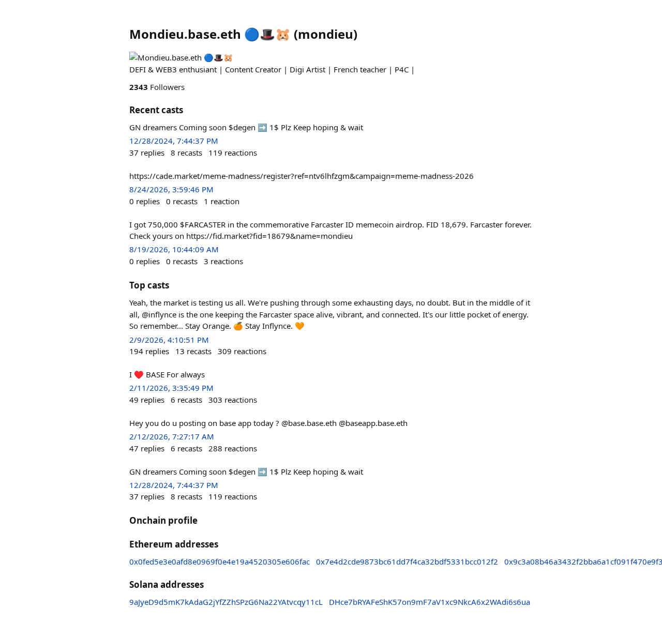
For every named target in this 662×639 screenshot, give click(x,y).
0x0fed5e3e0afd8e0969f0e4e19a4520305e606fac (219, 561)
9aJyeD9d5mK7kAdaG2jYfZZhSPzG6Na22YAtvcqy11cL (226, 602)
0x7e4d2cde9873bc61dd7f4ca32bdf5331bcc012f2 (407, 561)
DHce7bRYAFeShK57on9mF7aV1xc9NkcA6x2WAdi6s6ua (429, 602)
